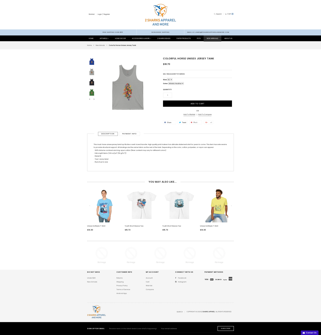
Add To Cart (197, 103)
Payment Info (129, 134)
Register (107, 14)
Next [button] (94, 99)
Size (165, 79)
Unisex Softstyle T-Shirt (96, 226)
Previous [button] (89, 99)
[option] (91, 61)
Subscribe (225, 328)
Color (165, 83)
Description (107, 134)
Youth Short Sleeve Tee (134, 226)
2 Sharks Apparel (208, 312)
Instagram (182, 282)
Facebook (182, 278)
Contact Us (311, 333)
